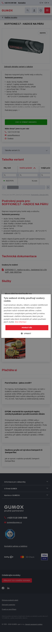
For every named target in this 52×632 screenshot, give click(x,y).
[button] (26, 333)
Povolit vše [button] (27, 327)
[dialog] (26, 316)
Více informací (20, 322)
